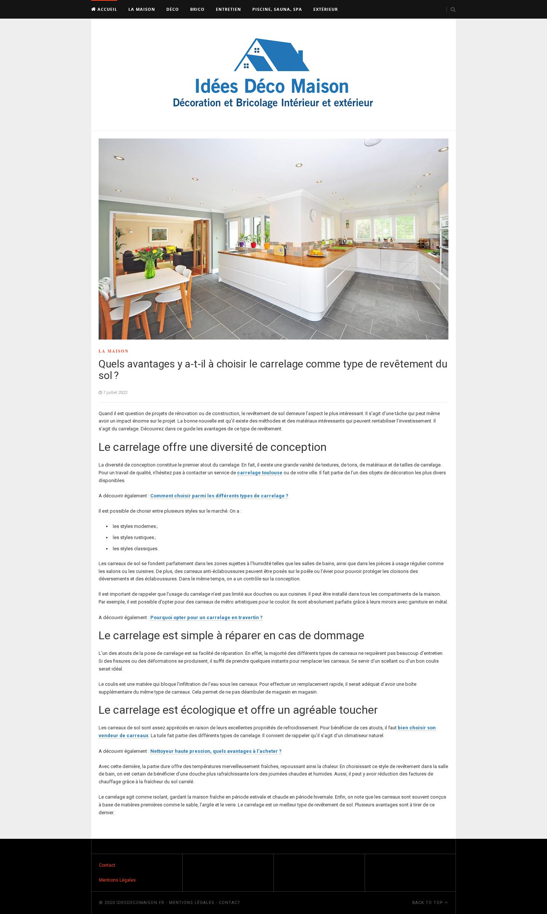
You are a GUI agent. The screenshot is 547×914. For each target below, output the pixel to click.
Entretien (228, 9)
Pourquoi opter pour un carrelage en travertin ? (206, 617)
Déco (172, 9)
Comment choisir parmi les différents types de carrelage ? (219, 496)
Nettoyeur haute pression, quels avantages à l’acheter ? (216, 751)
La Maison (141, 9)
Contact (107, 865)
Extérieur (325, 9)
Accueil (106, 9)
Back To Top (428, 902)
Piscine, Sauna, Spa (277, 9)
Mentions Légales (117, 880)
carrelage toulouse (259, 472)
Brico (197, 9)
